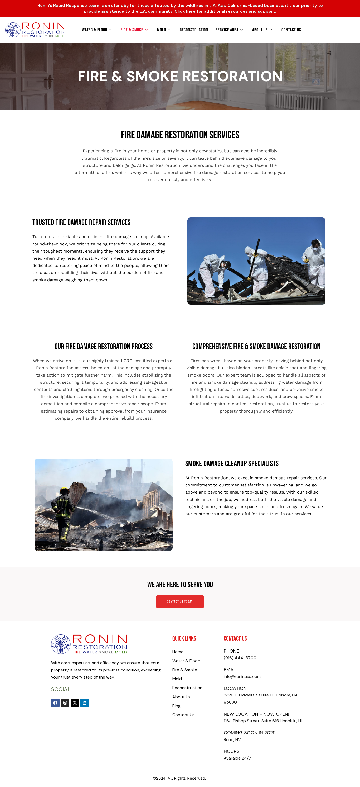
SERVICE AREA (227, 30)
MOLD (161, 30)
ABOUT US (260, 30)
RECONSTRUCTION (194, 30)
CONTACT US (291, 30)
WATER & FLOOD (94, 30)
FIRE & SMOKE (132, 30)
